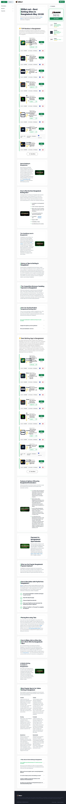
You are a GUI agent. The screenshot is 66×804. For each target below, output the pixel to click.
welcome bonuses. (39, 217)
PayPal (21, 585)
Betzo (27, 55)
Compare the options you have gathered (28, 325)
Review (41, 44)
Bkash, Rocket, (34, 553)
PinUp (27, 82)
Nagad (38, 553)
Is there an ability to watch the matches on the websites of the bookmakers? (30, 779)
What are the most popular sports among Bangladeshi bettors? (31, 772)
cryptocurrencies (26, 652)
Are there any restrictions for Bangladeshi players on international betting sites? (31, 783)
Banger (28, 69)
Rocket (40, 625)
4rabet (28, 113)
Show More (32, 153)
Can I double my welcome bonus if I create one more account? (31, 763)
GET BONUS (56, 18)
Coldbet (28, 127)
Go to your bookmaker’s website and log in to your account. (30, 320)
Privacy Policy (54, 802)
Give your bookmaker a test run (26, 328)
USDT (41, 553)
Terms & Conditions (60, 802)
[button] (7, 6)
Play (41, 42)
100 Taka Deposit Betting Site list (34, 628)
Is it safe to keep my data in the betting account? (30, 775)
